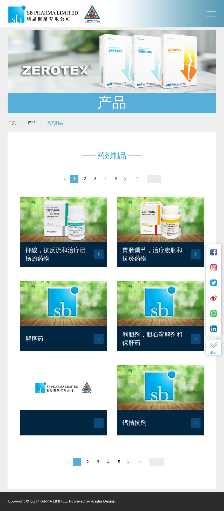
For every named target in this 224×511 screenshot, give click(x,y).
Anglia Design (103, 501)
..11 (137, 178)
